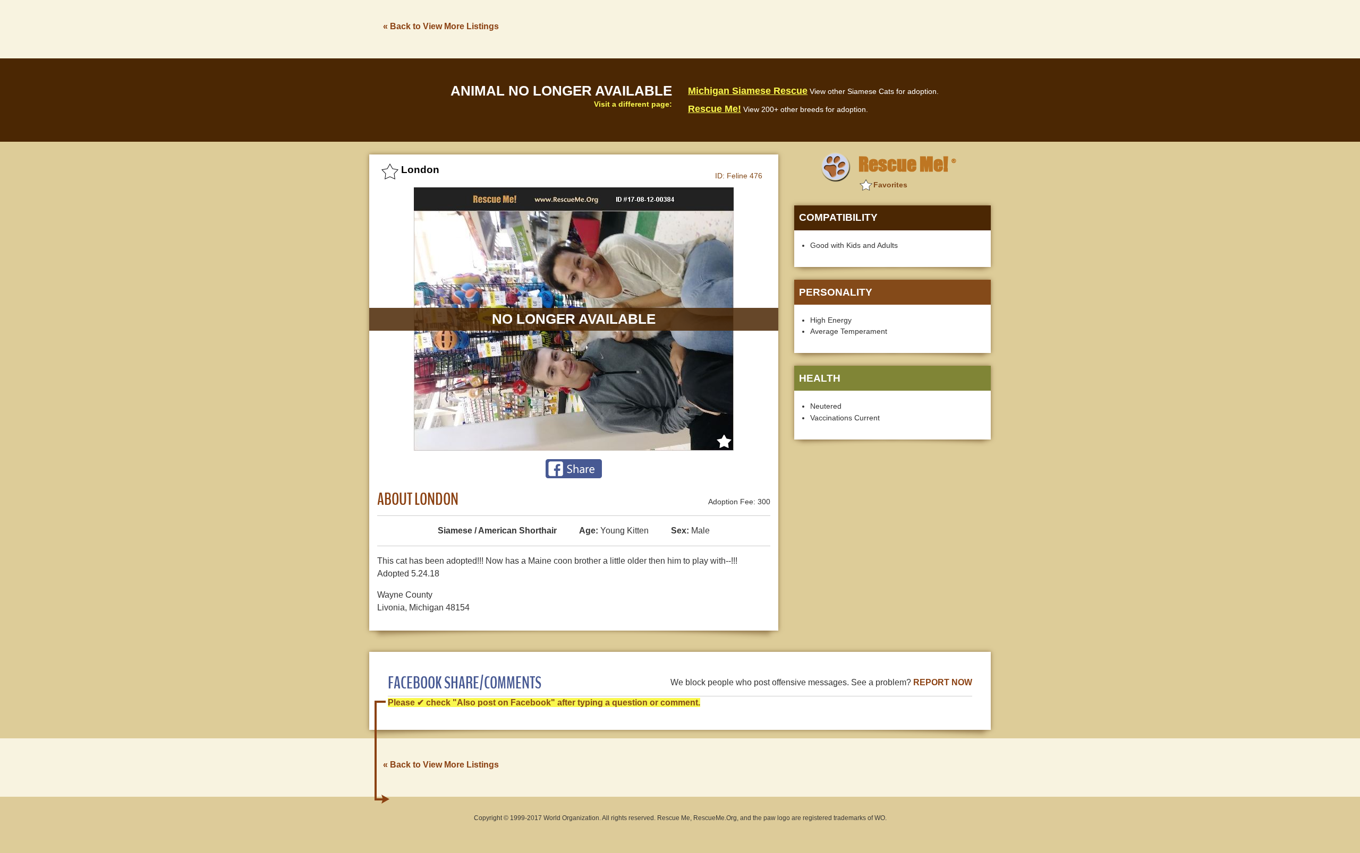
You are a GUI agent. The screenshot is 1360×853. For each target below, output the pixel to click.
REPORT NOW (942, 682)
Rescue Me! (714, 109)
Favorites (890, 184)
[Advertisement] (797, 28)
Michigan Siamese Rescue (748, 90)
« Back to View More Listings (441, 26)
